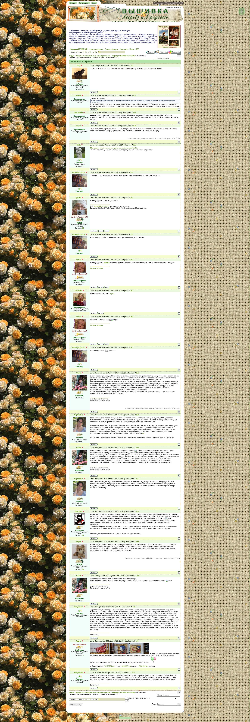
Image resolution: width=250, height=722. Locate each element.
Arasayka (78, 511)
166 (137, 479)
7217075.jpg (109, 666)
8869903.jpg (126, 666)
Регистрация (84, 3)
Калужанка (78, 607)
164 (137, 415)
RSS (137, 49)
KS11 (79, 145)
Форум (71, 56)
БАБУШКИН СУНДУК (101, 206)
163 (137, 373)
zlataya (78, 260)
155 (134, 145)
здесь (112, 294)
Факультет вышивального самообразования (93, 56)
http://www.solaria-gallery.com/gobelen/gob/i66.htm (119, 148)
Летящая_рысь (78, 172)
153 (134, 113)
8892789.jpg (143, 666)
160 (131, 291)
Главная (73, 3)
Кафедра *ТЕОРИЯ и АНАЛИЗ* (124, 56)
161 (131, 317)
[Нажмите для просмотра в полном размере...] (100, 653)
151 (131, 66)
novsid (78, 95)
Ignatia (78, 198)
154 (134, 126)
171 (137, 641)
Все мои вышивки (96, 268)
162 (131, 348)
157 (131, 198)
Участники (124, 49)
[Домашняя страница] (106, 231)
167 (137, 511)
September (78, 415)
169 (137, 576)
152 (134, 95)
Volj (78, 66)
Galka (78, 373)
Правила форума (111, 49)
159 (131, 260)
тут (143, 433)
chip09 (78, 542)
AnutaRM (78, 291)
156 (131, 172)
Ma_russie (78, 113)
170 (134, 607)
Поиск (131, 49)
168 (137, 542)
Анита (78, 641)
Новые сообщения (96, 49)
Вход (94, 3)
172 (133, 673)
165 (137, 448)
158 (131, 234)
